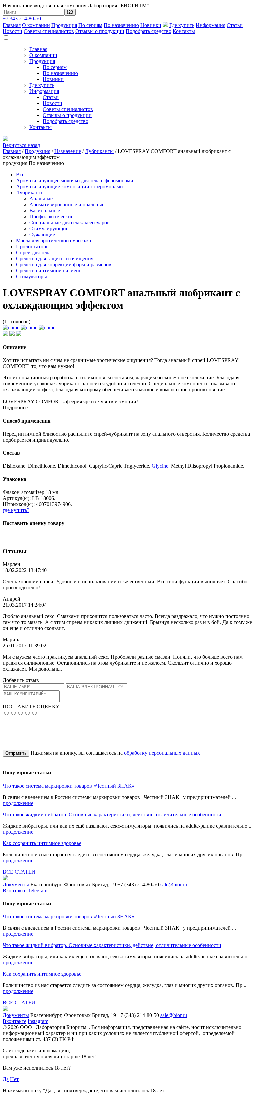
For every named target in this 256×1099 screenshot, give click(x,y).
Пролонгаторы (33, 246)
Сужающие (42, 234)
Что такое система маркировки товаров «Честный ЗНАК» (68, 786)
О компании (36, 25)
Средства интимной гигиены (49, 270)
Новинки (150, 25)
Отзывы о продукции (99, 31)
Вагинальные (44, 210)
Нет (14, 1079)
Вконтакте (14, 890)
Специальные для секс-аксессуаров (69, 222)
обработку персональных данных (162, 753)
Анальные (41, 198)
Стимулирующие (48, 228)
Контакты (184, 31)
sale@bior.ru (173, 884)
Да (6, 1079)
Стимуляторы (31, 276)
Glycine (160, 466)
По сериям (90, 25)
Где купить (181, 25)
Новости (12, 31)
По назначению (121, 25)
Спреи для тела (33, 252)
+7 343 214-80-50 (22, 18)
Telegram (37, 890)
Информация (210, 25)
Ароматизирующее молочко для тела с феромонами (74, 180)
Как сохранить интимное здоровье (42, 843)
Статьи (235, 25)
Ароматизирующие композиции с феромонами (69, 186)
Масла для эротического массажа (53, 240)
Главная (12, 25)
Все (20, 174)
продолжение (18, 803)
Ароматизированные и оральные (66, 204)
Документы (16, 884)
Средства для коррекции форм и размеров (63, 264)
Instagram (38, 1021)
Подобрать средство (148, 31)
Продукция (64, 25)
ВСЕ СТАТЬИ (19, 872)
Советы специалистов (49, 31)
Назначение (67, 151)
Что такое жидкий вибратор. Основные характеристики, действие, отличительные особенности (112, 814)
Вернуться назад (21, 145)
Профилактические (51, 216)
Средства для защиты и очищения (54, 258)
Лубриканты (99, 151)
